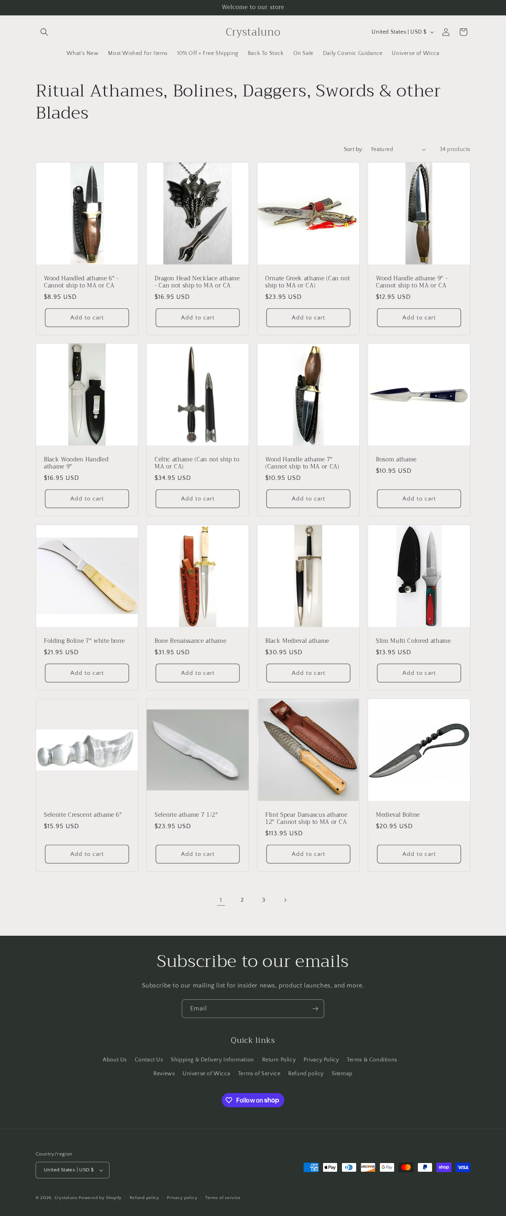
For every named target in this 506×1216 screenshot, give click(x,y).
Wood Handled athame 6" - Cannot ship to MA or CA (81, 282)
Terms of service (223, 1197)
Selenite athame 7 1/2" (186, 815)
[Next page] (285, 900)
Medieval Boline (398, 815)
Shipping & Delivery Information (212, 1060)
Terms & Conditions (372, 1060)
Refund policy (306, 1074)
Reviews (164, 1074)
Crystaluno (66, 1197)
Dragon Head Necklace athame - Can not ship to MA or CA (197, 282)
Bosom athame (396, 459)
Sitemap (342, 1074)
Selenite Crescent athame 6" (83, 815)
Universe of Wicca (206, 1074)
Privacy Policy (321, 1060)
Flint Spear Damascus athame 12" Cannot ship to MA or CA (306, 819)
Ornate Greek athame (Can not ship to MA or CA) (307, 282)
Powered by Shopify (100, 1197)
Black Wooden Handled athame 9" (76, 463)
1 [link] (221, 900)
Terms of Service (259, 1074)
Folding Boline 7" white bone (84, 641)
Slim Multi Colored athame (413, 641)
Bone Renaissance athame (190, 641)
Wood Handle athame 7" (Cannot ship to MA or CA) (302, 463)
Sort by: (353, 149)
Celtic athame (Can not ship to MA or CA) (197, 463)
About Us (115, 1060)
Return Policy (279, 1060)
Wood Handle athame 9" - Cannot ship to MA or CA (411, 282)
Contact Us (149, 1060)
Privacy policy (182, 1197)
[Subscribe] (315, 1008)
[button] (44, 32)
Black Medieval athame (297, 641)
